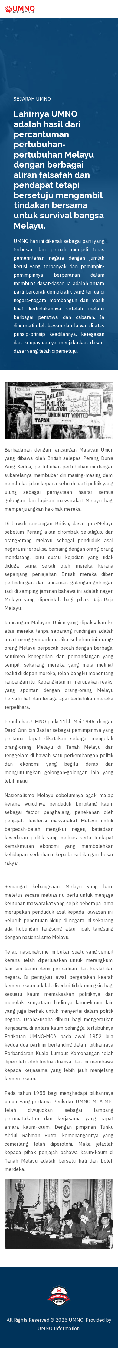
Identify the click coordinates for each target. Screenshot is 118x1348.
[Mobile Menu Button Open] (110, 9)
